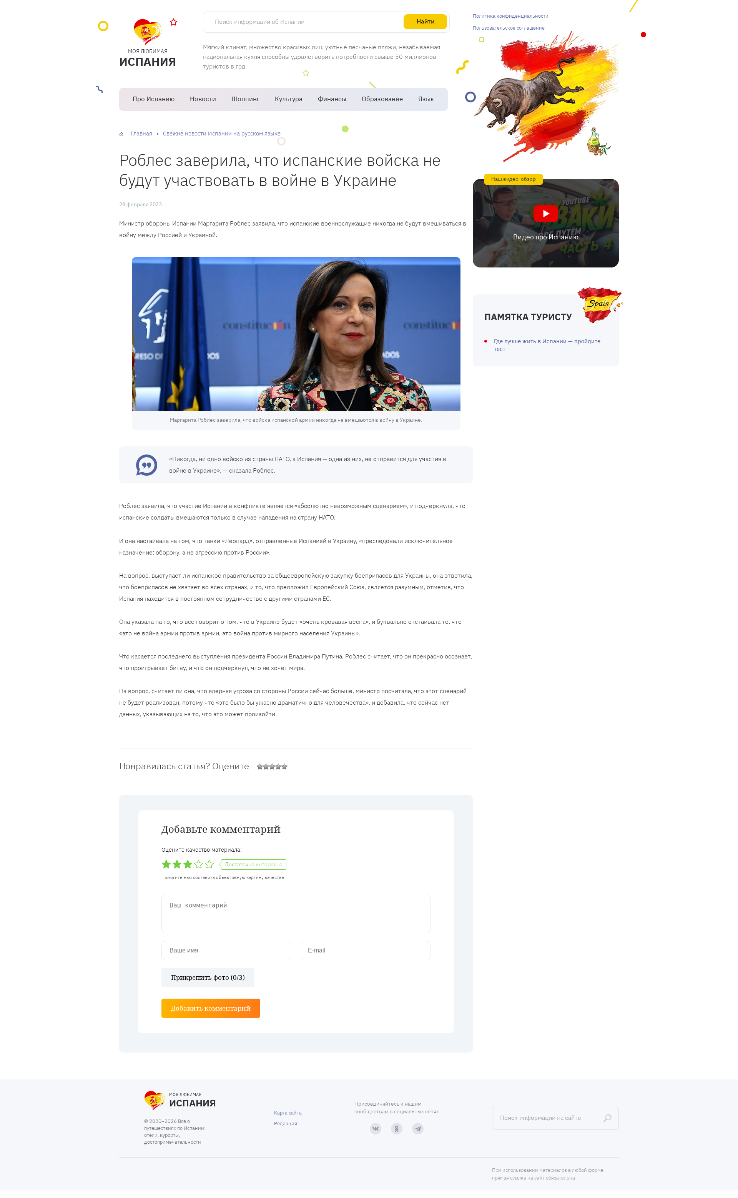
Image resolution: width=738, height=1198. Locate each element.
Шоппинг (245, 99)
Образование (382, 99)
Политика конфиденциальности (511, 16)
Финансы (332, 99)
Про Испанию (154, 99)
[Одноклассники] (396, 1129)
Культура (289, 99)
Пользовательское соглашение (509, 28)
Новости (203, 99)
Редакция (285, 1123)
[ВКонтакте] (375, 1129)
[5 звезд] (284, 767)
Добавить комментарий (211, 1008)
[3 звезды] (272, 767)
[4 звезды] (278, 767)
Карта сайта (288, 1112)
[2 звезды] (266, 767)
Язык (426, 99)
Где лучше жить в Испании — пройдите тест (547, 345)
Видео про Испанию (545, 236)
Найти (425, 21)
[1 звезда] (260, 767)
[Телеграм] (418, 1129)
